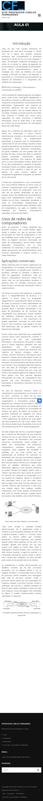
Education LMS (7, 790)
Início (5, 735)
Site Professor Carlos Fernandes (19, 13)
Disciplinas (7, 738)
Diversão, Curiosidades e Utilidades (15, 745)
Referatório (7, 742)
